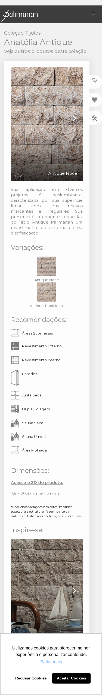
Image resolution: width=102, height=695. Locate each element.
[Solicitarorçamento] (95, 82)
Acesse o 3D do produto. (37, 482)
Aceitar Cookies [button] (71, 678)
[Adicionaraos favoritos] (95, 100)
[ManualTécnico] (95, 118)
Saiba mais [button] (51, 662)
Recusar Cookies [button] (31, 678)
